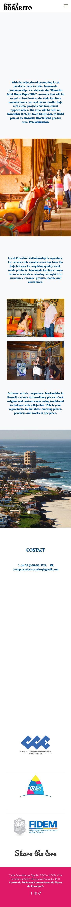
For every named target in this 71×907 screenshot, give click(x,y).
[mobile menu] (65, 6)
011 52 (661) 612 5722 (33, 565)
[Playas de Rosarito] (18, 6)
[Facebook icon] (31, 893)
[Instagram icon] (35, 893)
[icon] (39, 893)
